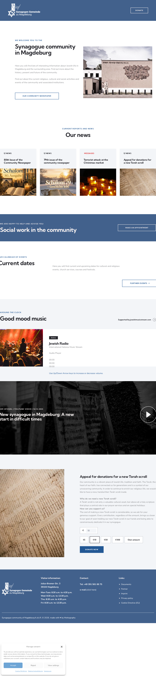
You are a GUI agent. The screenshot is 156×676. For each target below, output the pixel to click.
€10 (94, 540)
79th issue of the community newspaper (56, 161)
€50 (106, 540)
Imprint (124, 593)
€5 (84, 540)
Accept (13, 665)
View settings (53, 665)
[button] (61, 647)
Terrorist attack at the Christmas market (96, 161)
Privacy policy (127, 598)
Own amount (134, 540)
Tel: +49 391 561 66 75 (91, 584)
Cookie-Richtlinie (21, 671)
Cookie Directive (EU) (130, 603)
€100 (117, 540)
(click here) (88, 589)
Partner (124, 589)
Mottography (69, 617)
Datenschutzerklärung (35, 671)
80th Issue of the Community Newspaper (17, 161)
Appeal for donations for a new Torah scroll (137, 161)
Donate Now (91, 549)
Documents (126, 584)
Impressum (47, 671)
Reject (33, 665)
